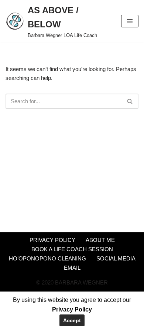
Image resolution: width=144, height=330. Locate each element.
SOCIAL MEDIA (116, 258)
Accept (72, 320)
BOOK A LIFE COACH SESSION (72, 249)
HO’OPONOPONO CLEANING (47, 258)
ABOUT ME (100, 240)
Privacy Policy (72, 309)
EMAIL (72, 268)
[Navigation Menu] (129, 21)
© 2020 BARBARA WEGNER (72, 282)
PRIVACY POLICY (52, 240)
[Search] (130, 101)
